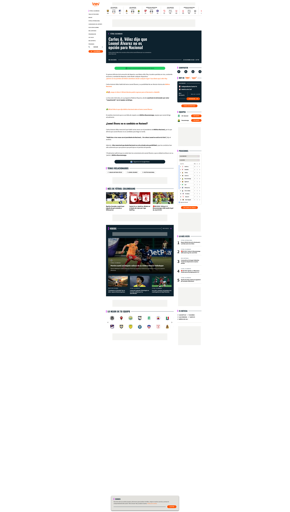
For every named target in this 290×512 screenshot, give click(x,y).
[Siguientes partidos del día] (199, 10)
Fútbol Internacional (94, 21)
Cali (185, 184)
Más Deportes (92, 41)
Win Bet (90, 17)
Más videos (166, 228)
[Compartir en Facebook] (178, 71)
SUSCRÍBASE (96, 51)
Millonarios (187, 187)
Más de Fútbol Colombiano (121, 188)
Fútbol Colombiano (94, 11)
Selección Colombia (94, 27)
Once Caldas (187, 191)
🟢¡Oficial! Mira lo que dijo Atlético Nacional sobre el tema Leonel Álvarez (129, 109)
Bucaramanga (188, 178)
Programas (91, 44)
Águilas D (187, 181)
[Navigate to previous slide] (108, 322)
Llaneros (187, 175)
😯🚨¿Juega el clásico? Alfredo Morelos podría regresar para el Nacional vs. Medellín (133, 92)
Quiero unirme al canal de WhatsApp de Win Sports (141, 68)
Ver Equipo (196, 116)
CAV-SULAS (91, 37)
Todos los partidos (189, 106)
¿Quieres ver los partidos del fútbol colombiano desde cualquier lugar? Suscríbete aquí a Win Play (136, 79)
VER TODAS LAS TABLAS (189, 207)
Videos (113, 228)
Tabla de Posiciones (94, 14)
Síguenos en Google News (141, 162)
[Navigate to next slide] (172, 322)
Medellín (187, 169)
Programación (92, 34)
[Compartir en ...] (199, 71)
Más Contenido (92, 31)
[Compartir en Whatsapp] (192, 71)
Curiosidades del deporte (95, 24)
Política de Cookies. (152, 503)
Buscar (96, 47)
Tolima (186, 172)
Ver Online (192, 99)
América (186, 166)
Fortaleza (187, 194)
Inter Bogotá (188, 200)
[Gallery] (140, 322)
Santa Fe (187, 197)
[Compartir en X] (185, 71)
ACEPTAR (171, 507)
